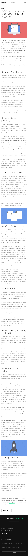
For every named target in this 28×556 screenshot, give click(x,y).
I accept (14, 552)
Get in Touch (14, 523)
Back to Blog (6, 510)
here (7, 140)
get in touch (12, 502)
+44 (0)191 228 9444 (6, 530)
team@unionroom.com (7, 528)
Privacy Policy (11, 547)
